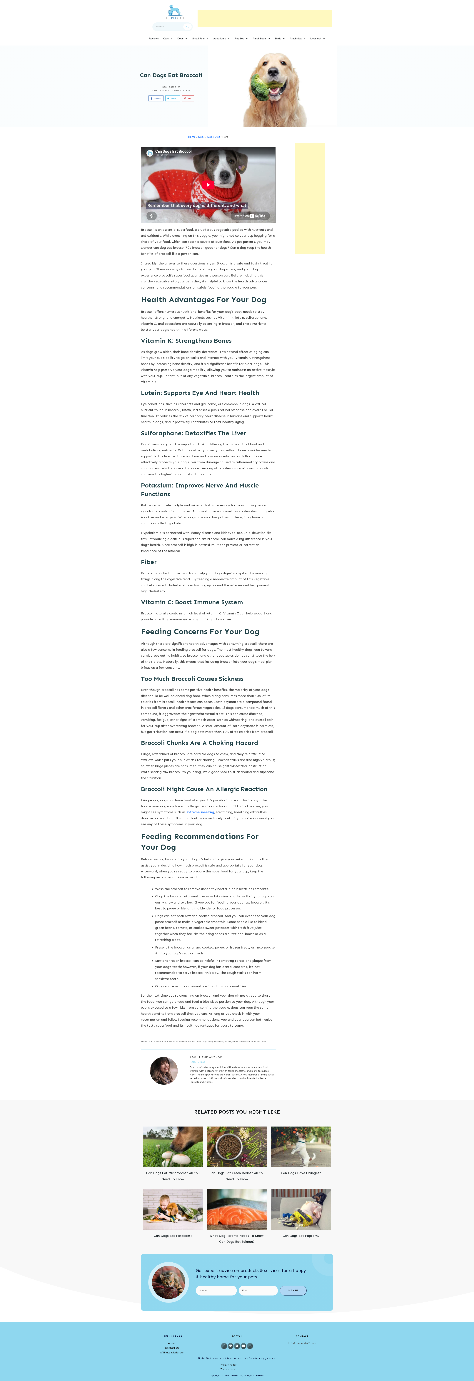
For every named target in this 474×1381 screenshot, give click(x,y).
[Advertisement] (265, 18)
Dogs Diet (174, 87)
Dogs (165, 87)
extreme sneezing (200, 812)
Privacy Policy (228, 1365)
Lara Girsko (197, 1062)
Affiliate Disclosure (171, 1352)
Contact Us (172, 1348)
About (172, 1343)
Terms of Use (228, 1369)
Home (192, 136)
